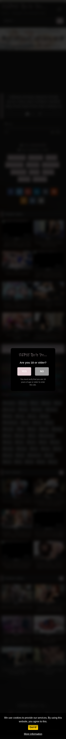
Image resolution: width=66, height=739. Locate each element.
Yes (24, 371)
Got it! (33, 727)
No (42, 371)
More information (33, 734)
